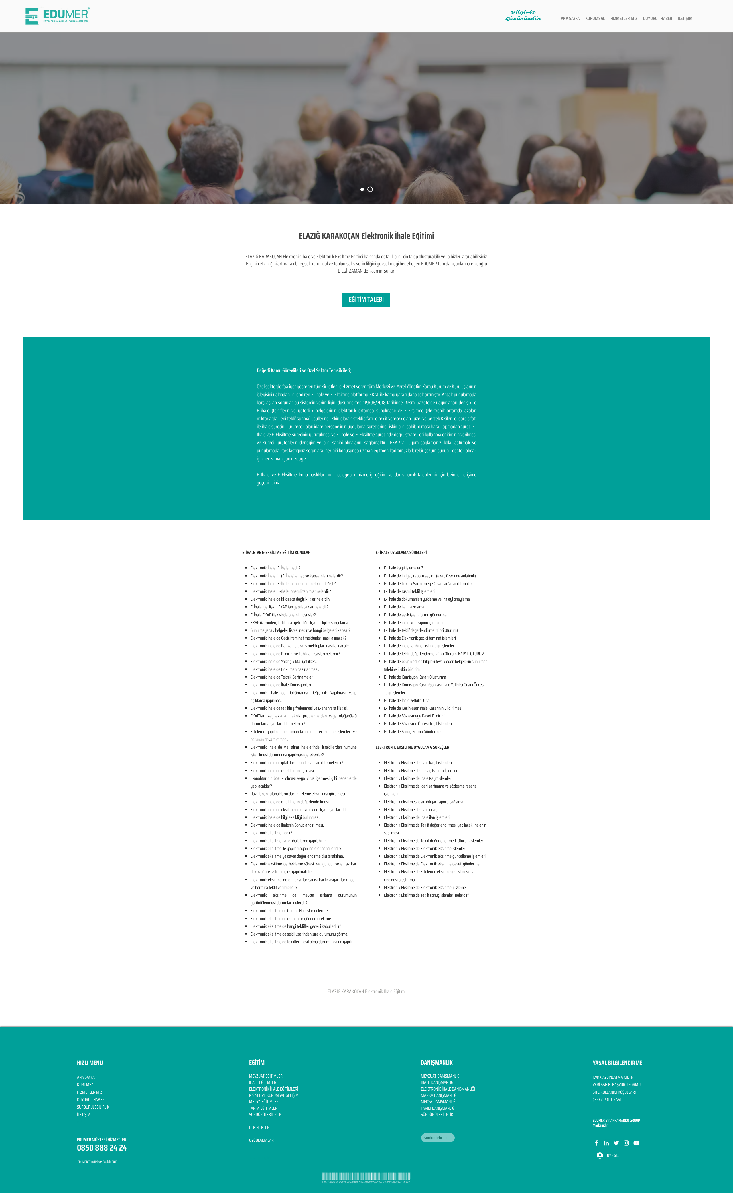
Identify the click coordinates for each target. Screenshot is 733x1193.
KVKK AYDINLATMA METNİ (613, 1077)
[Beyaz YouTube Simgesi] (636, 1143)
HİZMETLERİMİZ (89, 1092)
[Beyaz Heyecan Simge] (616, 1143)
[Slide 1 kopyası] (371, 189)
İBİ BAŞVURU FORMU (624, 1084)
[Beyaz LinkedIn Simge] (606, 1143)
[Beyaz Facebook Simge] (596, 1143)
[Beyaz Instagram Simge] (626, 1143)
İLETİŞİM (83, 1114)
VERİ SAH (600, 1084)
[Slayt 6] (363, 189)
